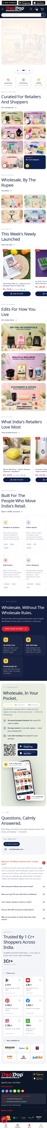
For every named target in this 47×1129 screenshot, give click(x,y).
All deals (5, 191)
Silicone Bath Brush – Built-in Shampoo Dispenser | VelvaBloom (16, 470)
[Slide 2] (22, 70)
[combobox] (23, 15)
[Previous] (17, 70)
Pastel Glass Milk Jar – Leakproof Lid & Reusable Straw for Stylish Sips (16, 285)
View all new (6, 245)
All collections (7, 320)
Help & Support (10, 2)
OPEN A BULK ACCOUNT (14, 629)
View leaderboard (9, 433)
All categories (7, 107)
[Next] (29, 70)
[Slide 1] (21, 70)
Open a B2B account (10, 512)
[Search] (43, 15)
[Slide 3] (25, 70)
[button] (2, 9)
